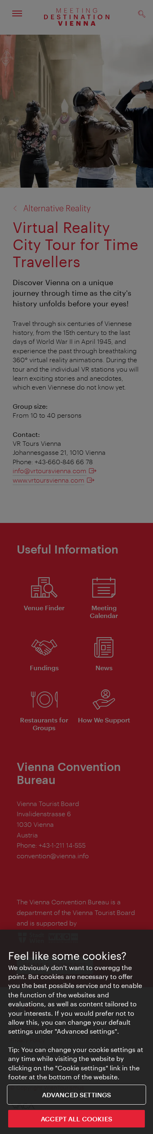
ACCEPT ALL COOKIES (76, 1119)
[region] (76, 1032)
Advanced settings (76, 1095)
